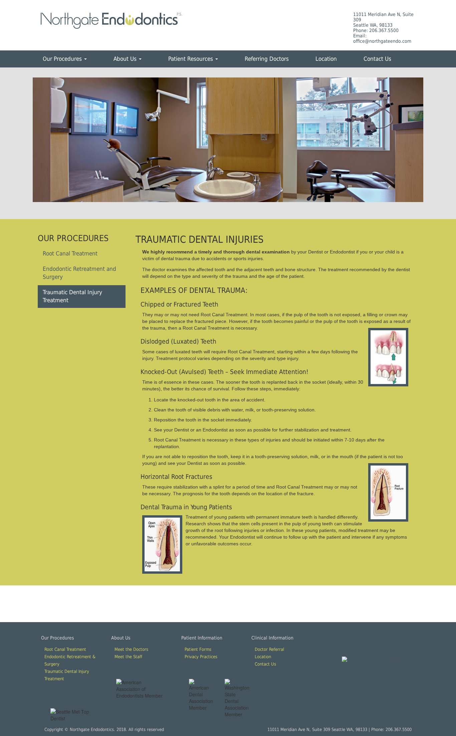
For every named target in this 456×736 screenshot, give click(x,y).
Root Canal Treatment (70, 253)
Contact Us (377, 58)
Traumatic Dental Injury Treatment (72, 296)
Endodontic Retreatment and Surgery (79, 272)
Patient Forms (198, 649)
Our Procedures (63, 58)
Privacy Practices (201, 656)
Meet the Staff (128, 656)
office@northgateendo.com (382, 41)
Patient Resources (191, 58)
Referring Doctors (267, 58)
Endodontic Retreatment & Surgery (69, 660)
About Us (125, 58)
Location (326, 58)
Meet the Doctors (131, 649)
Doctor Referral (269, 649)
